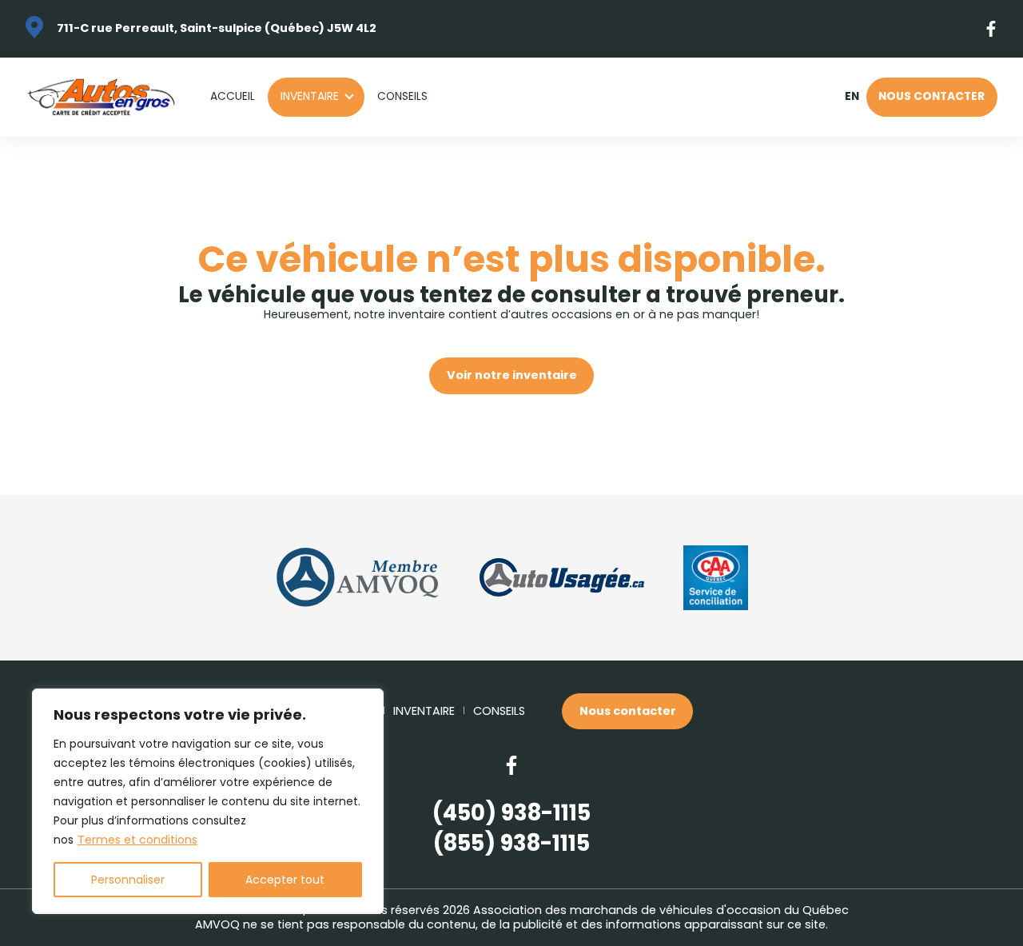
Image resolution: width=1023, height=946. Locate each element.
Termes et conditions (137, 840)
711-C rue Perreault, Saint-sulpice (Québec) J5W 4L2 (216, 28)
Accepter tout (284, 880)
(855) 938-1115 (511, 843)
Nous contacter (931, 96)
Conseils (402, 96)
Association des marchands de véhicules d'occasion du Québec (661, 910)
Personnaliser (128, 880)
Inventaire (310, 96)
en (851, 97)
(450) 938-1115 (511, 813)
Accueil (232, 96)
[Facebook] (991, 29)
